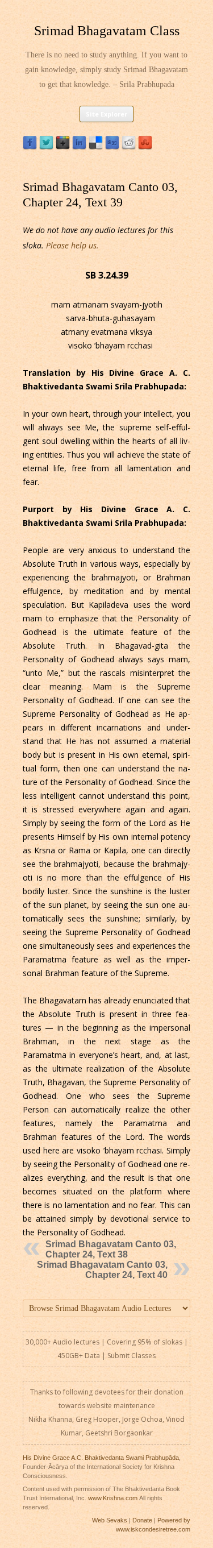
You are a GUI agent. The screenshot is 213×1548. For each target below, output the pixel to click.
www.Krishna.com (112, 1498)
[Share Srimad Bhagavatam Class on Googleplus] (63, 147)
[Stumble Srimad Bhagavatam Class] (145, 147)
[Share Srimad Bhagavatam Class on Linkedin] (79, 147)
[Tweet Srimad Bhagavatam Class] (46, 147)
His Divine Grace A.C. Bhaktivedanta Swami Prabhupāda (101, 1457)
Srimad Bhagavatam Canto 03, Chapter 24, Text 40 (102, 1270)
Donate (142, 1520)
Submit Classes (131, 1355)
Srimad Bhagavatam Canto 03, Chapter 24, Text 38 (110, 1249)
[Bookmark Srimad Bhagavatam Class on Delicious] (96, 147)
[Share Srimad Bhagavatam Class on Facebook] (30, 147)
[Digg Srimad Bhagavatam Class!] (112, 147)
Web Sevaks (109, 1520)
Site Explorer (106, 114)
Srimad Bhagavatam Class (106, 30)
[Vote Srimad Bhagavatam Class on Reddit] (129, 147)
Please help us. (72, 245)
